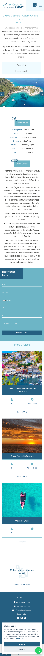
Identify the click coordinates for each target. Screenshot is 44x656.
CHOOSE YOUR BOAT (22, 584)
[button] (38, 650)
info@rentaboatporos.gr (23, 610)
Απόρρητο (5, 654)
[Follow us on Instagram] (22, 618)
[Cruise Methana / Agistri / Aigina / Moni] (22, 92)
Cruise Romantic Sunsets (22, 449)
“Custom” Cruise (22, 514)
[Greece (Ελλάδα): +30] (4, 301)
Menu (40, 5)
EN (35, 5)
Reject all (22, 649)
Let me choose (21, 639)
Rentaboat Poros (12, 5)
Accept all (22, 644)
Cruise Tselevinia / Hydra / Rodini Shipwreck (22, 383)
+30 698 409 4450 (23, 606)
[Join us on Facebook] (18, 618)
